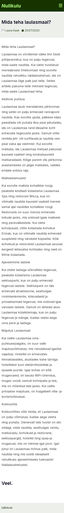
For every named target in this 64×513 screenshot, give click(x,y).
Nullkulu (11, 6)
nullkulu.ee (7, 507)
